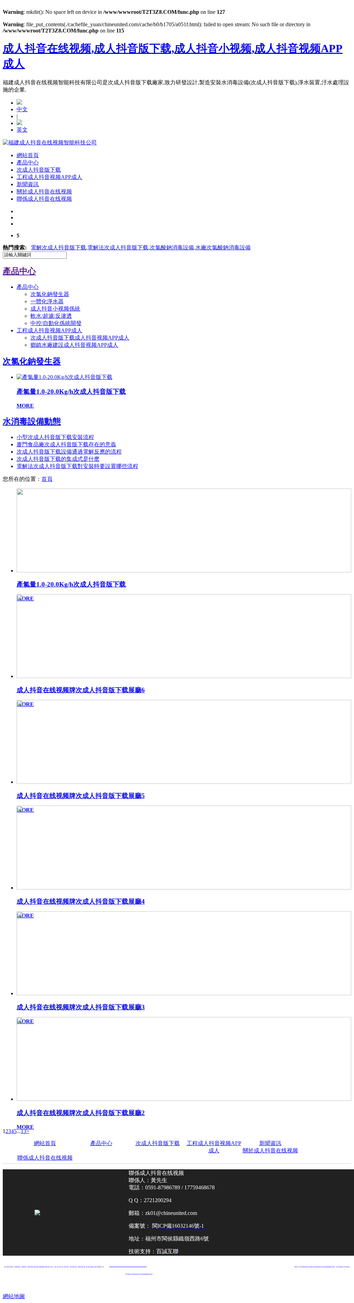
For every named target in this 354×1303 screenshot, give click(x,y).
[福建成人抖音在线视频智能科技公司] (50, 142)
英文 (22, 130)
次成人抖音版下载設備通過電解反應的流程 (69, 452)
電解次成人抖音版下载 (58, 247)
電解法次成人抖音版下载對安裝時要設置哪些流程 (77, 466)
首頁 (47, 479)
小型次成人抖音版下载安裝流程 (55, 437)
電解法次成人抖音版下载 (117, 247)
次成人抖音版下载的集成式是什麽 (58, 459)
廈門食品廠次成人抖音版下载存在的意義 (66, 444)
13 (23, 1131)
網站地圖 (14, 1296)
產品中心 (28, 162)
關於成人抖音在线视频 (44, 191)
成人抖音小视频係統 (55, 309)
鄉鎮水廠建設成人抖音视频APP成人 (74, 345)
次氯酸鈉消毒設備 (172, 247)
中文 (22, 109)
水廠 (223, 247)
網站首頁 (28, 155)
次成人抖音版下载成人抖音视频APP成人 (79, 338)
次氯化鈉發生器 (49, 294)
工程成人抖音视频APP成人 (49, 177)
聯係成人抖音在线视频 (44, 199)
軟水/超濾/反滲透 (51, 316)
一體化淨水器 (47, 301)
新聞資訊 (28, 184)
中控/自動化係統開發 (56, 323)
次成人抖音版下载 (39, 170)
